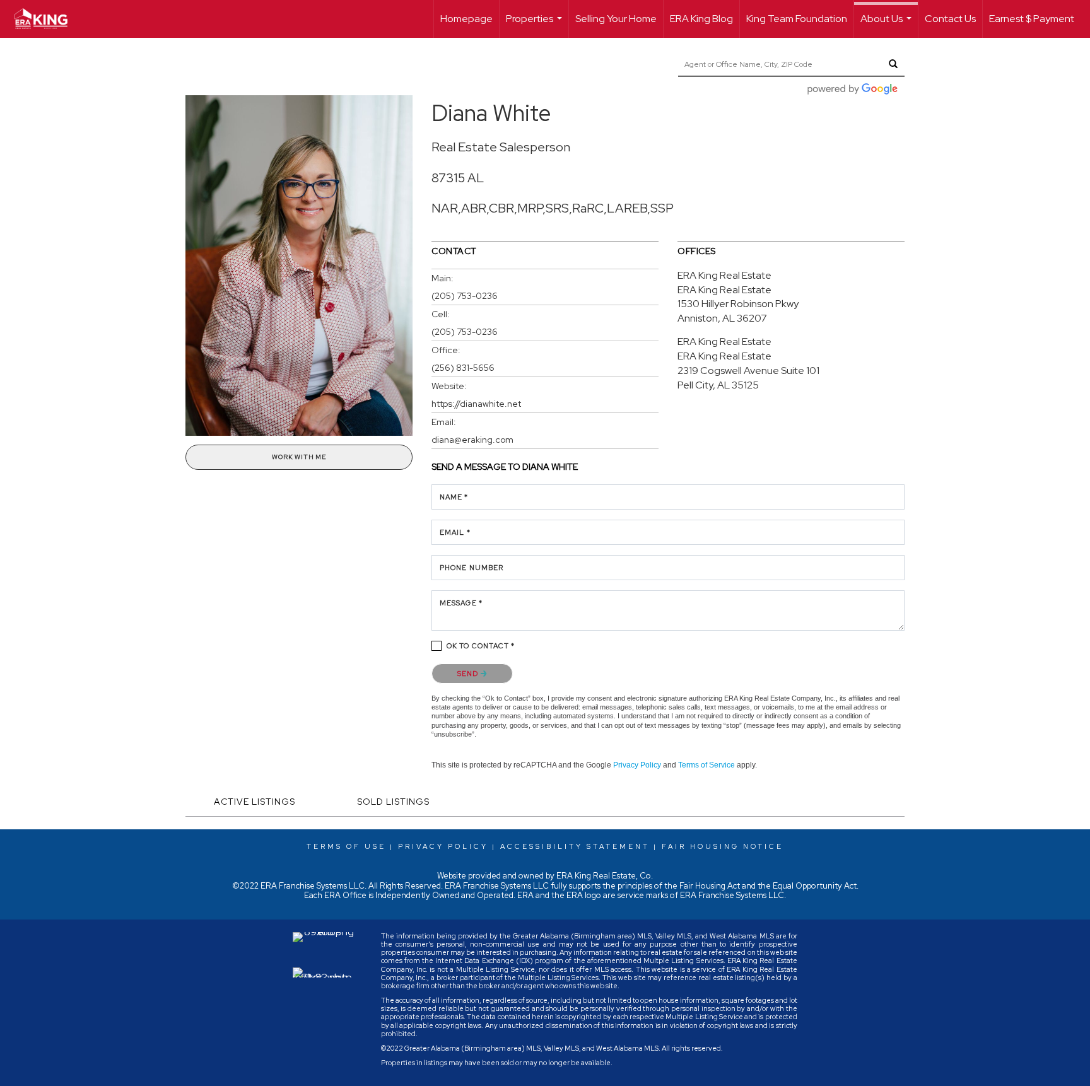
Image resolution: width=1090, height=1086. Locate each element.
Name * (454, 497)
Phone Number (471, 567)
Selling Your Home (616, 18)
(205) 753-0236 (464, 295)
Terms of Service (706, 765)
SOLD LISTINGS (393, 801)
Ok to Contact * (481, 645)
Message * (461, 602)
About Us (887, 25)
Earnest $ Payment (1031, 18)
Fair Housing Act (709, 885)
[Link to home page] (47, 19)
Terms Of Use (346, 846)
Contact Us (950, 18)
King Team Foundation (796, 18)
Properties (535, 25)
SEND (469, 673)
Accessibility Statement (575, 846)
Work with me (299, 457)
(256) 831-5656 (463, 367)
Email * (455, 532)
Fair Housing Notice (722, 846)
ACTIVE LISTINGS (254, 801)
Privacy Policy (637, 765)
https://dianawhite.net (476, 403)
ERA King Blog (701, 18)
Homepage (466, 18)
